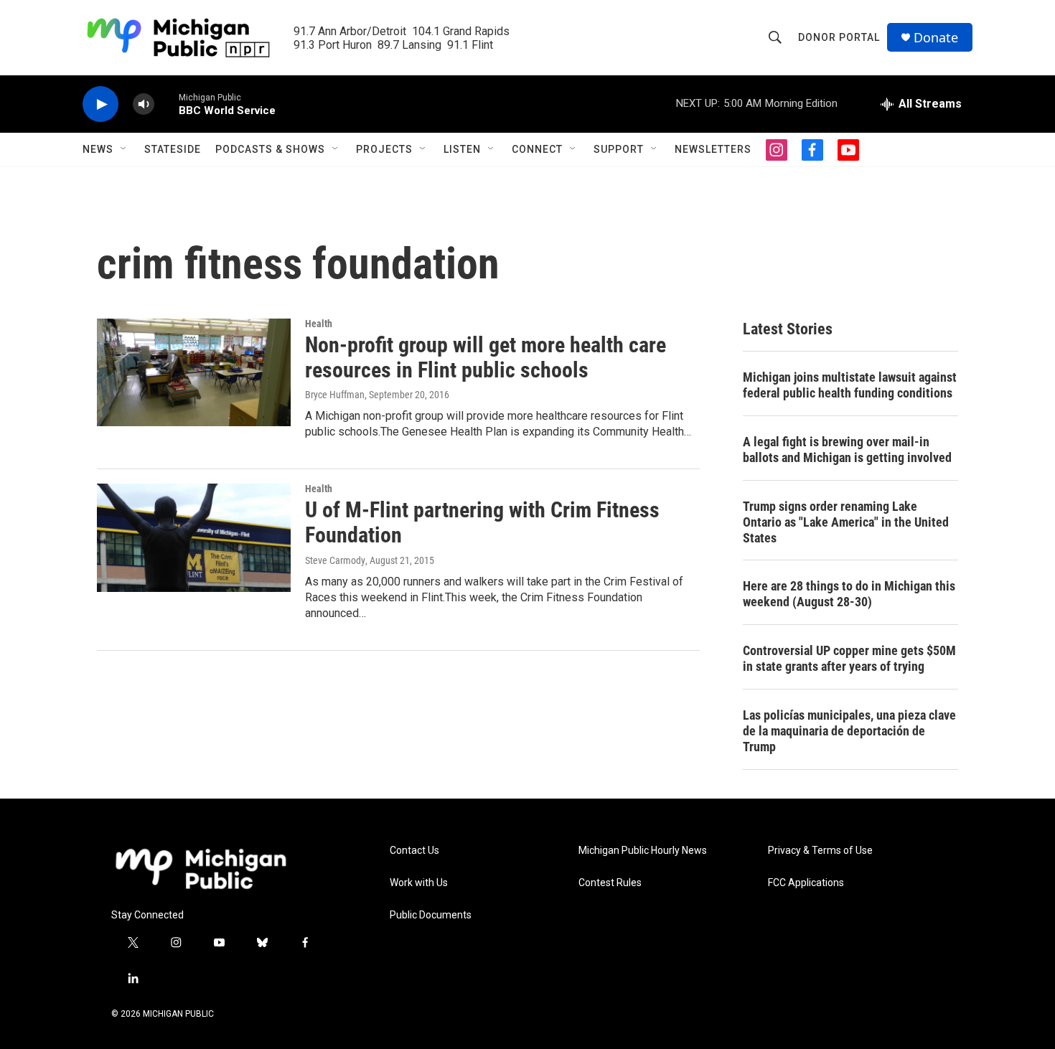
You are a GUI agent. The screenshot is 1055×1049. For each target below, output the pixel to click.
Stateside (172, 149)
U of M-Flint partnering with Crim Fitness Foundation (482, 522)
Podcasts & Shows (270, 149)
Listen (462, 149)
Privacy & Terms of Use (820, 850)
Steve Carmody (335, 560)
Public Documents (431, 915)
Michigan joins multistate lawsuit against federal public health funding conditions (850, 385)
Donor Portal (839, 37)
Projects (384, 149)
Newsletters (713, 149)
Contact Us (414, 850)
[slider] (166, 103)
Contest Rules (610, 883)
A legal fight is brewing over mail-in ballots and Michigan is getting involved (847, 449)
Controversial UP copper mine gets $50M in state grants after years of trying (849, 658)
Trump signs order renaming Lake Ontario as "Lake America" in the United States (846, 522)
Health (318, 323)
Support (619, 149)
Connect (537, 149)
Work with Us (419, 883)
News (98, 149)
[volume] (143, 104)
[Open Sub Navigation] (124, 149)
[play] (100, 104)
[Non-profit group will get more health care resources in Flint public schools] (194, 372)
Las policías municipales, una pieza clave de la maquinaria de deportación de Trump (849, 730)
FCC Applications (806, 883)
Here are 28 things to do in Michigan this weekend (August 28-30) (849, 593)
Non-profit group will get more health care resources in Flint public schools (485, 357)
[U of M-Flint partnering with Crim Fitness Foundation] (194, 537)
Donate (936, 37)
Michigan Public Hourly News (642, 850)
